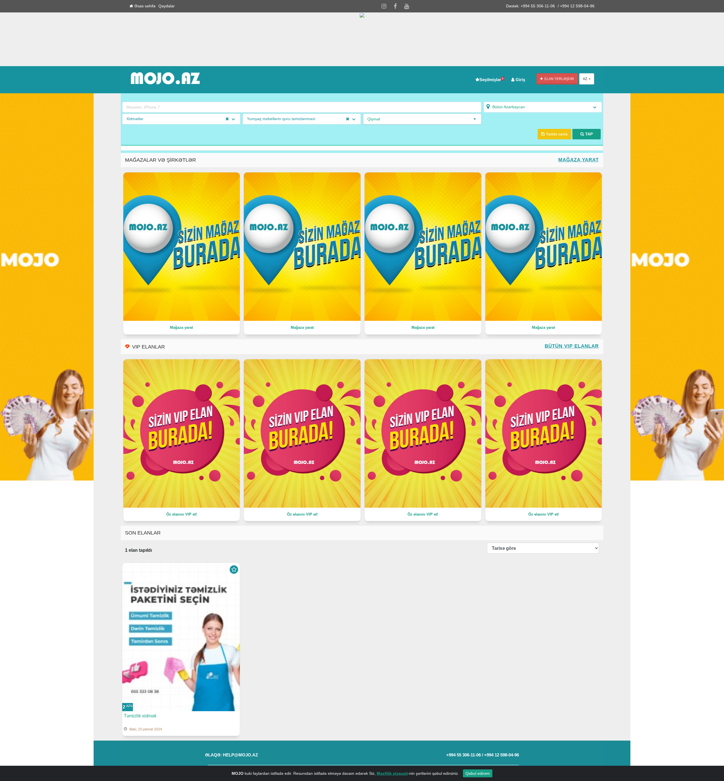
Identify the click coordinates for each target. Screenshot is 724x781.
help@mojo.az (240, 754)
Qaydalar (166, 6)
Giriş (519, 79)
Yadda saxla (556, 134)
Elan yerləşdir (558, 79)
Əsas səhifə (144, 6)
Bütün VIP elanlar (572, 346)
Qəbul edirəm (478, 773)
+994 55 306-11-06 (463, 754)
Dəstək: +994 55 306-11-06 (530, 6)
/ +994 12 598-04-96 (576, 6)
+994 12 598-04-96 (501, 754)
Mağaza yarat (578, 160)
